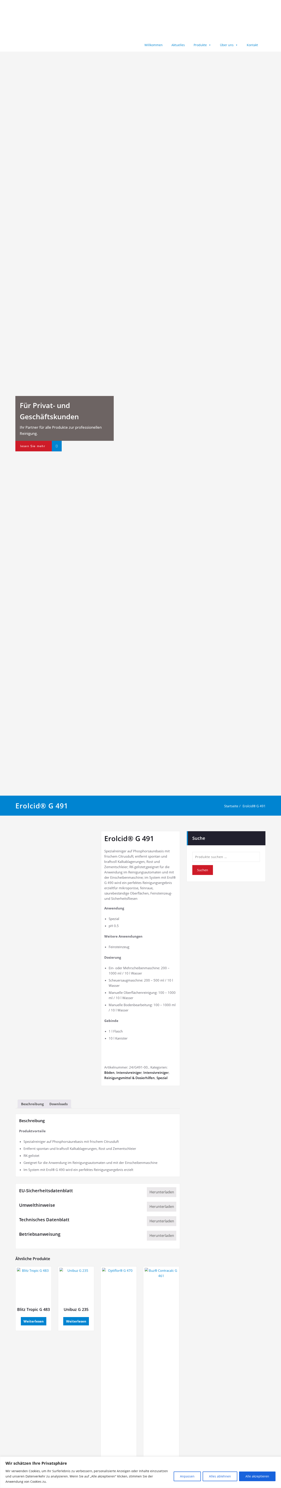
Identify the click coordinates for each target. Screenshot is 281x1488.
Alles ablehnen (220, 1476)
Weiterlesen (33, 1321)
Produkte (200, 45)
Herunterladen (162, 1192)
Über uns (227, 45)
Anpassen (187, 1476)
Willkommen (153, 45)
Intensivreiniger (129, 1072)
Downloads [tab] (58, 1104)
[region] (140, 1472)
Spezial (162, 1078)
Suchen (202, 870)
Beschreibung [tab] (32, 1104)
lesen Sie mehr (32, 446)
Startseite (231, 806)
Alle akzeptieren (257, 1476)
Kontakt (252, 45)
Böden (109, 1072)
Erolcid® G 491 (254, 806)
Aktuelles (178, 45)
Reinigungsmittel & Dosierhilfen (129, 1078)
